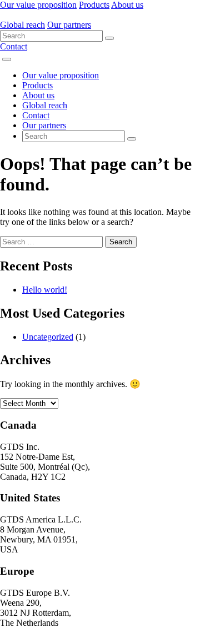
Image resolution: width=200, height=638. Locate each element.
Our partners (69, 24)
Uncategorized (47, 336)
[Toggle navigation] (6, 59)
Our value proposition (38, 4)
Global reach (22, 24)
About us (127, 4)
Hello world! (44, 289)
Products (94, 4)
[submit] (109, 38)
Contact (13, 46)
